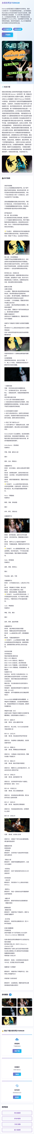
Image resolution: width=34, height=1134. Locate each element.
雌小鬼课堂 (17, 1130)
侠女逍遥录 (17, 1113)
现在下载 (17, 1051)
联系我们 (17, 1097)
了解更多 (17, 1074)
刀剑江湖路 (17, 1124)
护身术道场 (17, 1118)
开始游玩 (8, 35)
